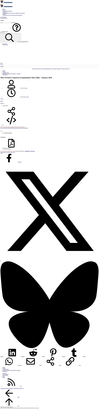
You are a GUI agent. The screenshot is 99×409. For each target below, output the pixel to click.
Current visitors (5, 15)
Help (4, 376)
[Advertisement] (49, 54)
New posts (5, 11)
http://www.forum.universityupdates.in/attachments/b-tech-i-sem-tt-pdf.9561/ (14, 128)
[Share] (11, 115)
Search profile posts (18, 15)
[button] (16, 31)
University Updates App (36, 68)
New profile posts (16, 13)
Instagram (58, 68)
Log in (1, 64)
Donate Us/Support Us (65, 68)
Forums (4, 10)
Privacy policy (5, 375)
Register (1, 66)
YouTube (54, 68)
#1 (3, 125)
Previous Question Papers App (46, 68)
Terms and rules (5, 374)
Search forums (9, 11)
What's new (5, 12)
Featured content (6, 13)
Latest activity (22, 13)
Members (4, 14)
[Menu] (0, 4)
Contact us (5, 373)
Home (4, 9)
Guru (26, 88)
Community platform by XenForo (12, 388)
